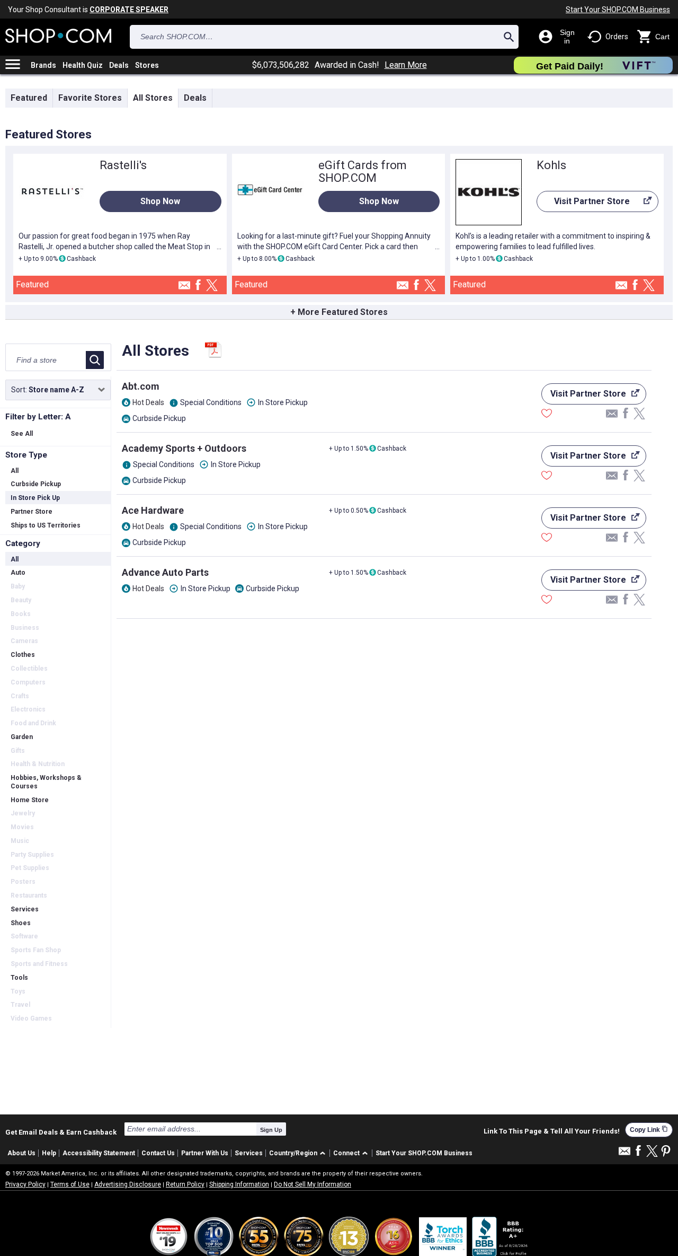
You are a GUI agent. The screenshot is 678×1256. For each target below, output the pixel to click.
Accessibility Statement (99, 1153)
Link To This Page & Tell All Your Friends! (552, 1131)
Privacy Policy (25, 1184)
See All (22, 433)
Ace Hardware (153, 510)
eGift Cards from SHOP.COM (362, 172)
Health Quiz (83, 65)
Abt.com (140, 386)
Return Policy (185, 1184)
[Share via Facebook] (198, 285)
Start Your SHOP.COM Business (618, 9)
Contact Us (158, 1153)
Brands (43, 65)
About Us (21, 1153)
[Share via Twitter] (212, 286)
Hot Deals (148, 402)
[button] (299, 1153)
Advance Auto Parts (165, 572)
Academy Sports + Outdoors (184, 448)
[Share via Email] (184, 288)
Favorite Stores (90, 98)
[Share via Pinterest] (666, 1151)
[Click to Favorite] (546, 414)
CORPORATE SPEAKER (129, 9)
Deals (119, 65)
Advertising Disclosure (127, 1184)
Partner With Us (204, 1153)
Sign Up (271, 1130)
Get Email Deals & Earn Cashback (61, 1132)
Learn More (406, 65)
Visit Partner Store (583, 204)
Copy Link (649, 1130)
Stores (147, 65)
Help (49, 1153)
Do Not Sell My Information (312, 1184)
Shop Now (160, 201)
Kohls (551, 165)
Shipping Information (239, 1184)
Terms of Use (70, 1184)
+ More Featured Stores (339, 312)
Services (249, 1153)
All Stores (153, 98)
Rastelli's (123, 165)
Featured (29, 98)
